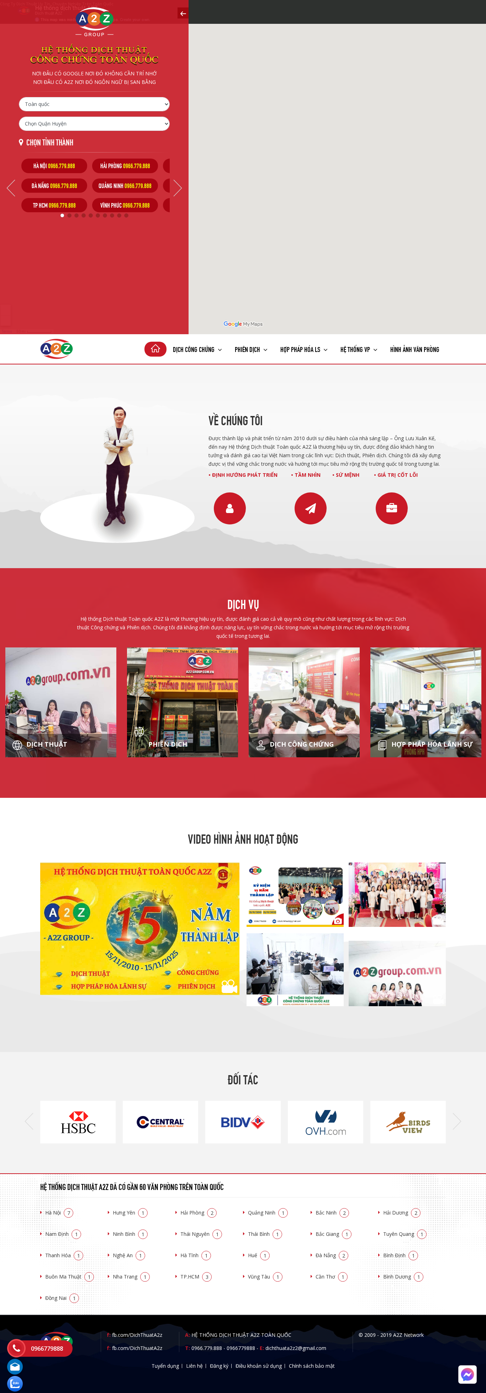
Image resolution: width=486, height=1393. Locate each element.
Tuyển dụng (165, 1365)
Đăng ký (219, 1365)
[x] (183, 12)
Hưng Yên (128, 1212)
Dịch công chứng (194, 348)
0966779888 (241, 1348)
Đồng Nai (60, 1298)
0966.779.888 (206, 1348)
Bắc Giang (332, 1234)
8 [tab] (112, 215)
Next (177, 188)
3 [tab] (76, 215)
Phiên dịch (248, 348)
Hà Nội (57, 1212)
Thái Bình (263, 1234)
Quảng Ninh (266, 1212)
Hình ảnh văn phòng (414, 348)
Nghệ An (127, 1255)
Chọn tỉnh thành (49, 141)
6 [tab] (98, 215)
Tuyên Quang (403, 1234)
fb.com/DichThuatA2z (137, 1334)
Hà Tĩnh (194, 1255)
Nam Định (61, 1234)
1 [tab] (62, 215)
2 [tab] (69, 215)
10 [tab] (126, 215)
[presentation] (29, 1121)
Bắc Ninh (331, 1212)
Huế (257, 1255)
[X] (155, 349)
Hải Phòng (196, 1212)
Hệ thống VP (355, 348)
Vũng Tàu (263, 1276)
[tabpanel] (54, 185)
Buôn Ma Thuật (68, 1276)
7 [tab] (105, 215)
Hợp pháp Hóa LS (301, 348)
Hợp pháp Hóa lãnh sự (431, 744)
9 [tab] (119, 215)
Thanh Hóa (62, 1255)
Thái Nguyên (199, 1234)
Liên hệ (194, 1365)
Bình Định (399, 1255)
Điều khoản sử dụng (259, 1365)
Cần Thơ (330, 1276)
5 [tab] (91, 215)
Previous (10, 188)
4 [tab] (83, 215)
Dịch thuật (46, 744)
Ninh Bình (128, 1234)
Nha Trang (130, 1276)
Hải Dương (400, 1212)
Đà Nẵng (330, 1255)
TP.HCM (194, 1276)
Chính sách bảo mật (312, 1365)
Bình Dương (401, 1276)
